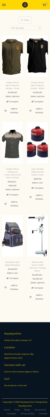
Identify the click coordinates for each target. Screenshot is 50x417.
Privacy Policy (27, 413)
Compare (11, 413)
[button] (12, 101)
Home (7, 409)
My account (40, 409)
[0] (44, 4)
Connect (43, 413)
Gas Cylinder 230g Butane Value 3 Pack (37, 172)
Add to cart (37, 182)
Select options (12, 96)
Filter (26, 20)
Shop (17, 409)
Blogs (27, 409)
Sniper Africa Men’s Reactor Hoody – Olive (12, 85)
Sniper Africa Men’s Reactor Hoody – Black (37, 85)
